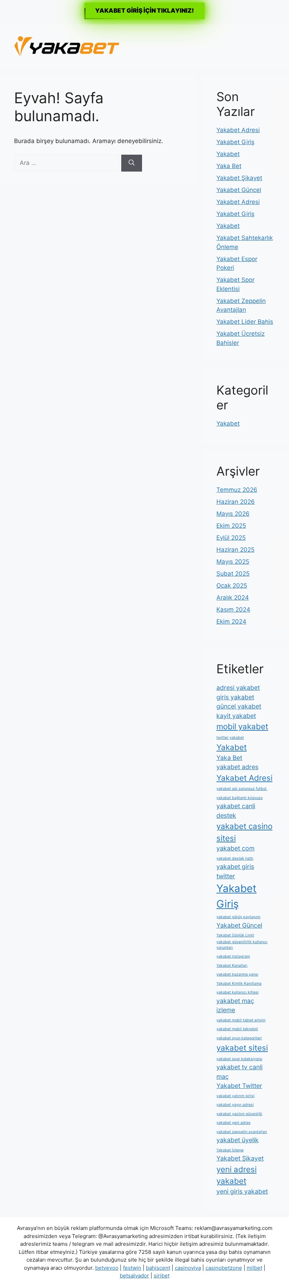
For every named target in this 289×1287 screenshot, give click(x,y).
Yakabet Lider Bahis (244, 321)
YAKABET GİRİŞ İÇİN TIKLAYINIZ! (144, 10)
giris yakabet (235, 697)
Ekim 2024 (231, 621)
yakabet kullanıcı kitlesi (237, 992)
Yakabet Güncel (238, 189)
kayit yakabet (236, 715)
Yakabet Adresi (238, 130)
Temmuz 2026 (236, 489)
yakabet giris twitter (235, 871)
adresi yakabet (238, 687)
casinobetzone (223, 1267)
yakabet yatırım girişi (235, 1096)
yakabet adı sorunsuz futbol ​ (242, 788)
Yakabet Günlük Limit (235, 935)
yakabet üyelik (237, 1140)
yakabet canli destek (235, 810)
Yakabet (228, 153)
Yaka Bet (228, 165)
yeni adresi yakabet (236, 1175)
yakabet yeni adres (233, 1122)
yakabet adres (237, 767)
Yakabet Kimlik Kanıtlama (239, 983)
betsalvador (134, 1275)
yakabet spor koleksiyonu (239, 1059)
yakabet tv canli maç (239, 1071)
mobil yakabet (242, 726)
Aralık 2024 (232, 597)
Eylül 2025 (231, 537)
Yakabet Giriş (235, 142)
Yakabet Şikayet (239, 177)
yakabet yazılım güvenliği (239, 1114)
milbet (254, 1267)
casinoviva (188, 1267)
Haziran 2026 (235, 501)
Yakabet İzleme (230, 1150)
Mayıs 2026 (233, 513)
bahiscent (158, 1267)
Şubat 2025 (233, 573)
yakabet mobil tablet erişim (240, 1020)
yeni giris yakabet (242, 1191)
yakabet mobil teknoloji (237, 1029)
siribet (162, 1275)
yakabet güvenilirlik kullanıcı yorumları (242, 945)
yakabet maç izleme (235, 1005)
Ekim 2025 (231, 525)
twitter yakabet (230, 737)
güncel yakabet (238, 706)
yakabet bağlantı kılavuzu (239, 798)
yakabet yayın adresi (235, 1104)
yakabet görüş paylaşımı (238, 917)
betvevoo (106, 1267)
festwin (132, 1267)
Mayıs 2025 (232, 561)
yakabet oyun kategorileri (239, 1038)
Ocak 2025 (231, 585)
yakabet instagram (233, 956)
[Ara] (131, 163)
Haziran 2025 (235, 549)
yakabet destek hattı (234, 858)
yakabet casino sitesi (244, 831)
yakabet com (235, 848)
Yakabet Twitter (239, 1085)
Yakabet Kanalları (231, 965)
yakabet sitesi (242, 1047)
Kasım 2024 (233, 609)
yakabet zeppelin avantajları (241, 1132)
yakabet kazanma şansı (237, 974)
